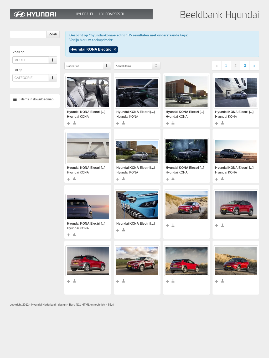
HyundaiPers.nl (112, 14)
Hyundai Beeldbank (41, 14)
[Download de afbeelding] (74, 123)
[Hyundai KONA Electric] (87, 92)
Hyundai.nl (85, 14)
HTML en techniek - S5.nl (98, 304)
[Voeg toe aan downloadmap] (68, 123)
